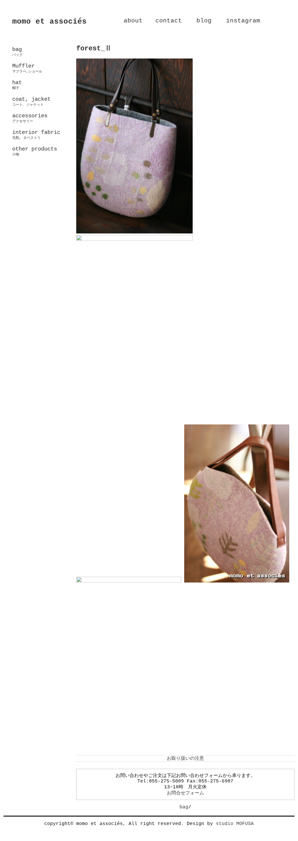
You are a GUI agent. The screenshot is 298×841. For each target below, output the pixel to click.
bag (184, 807)
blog (204, 20)
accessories (29, 118)
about (133, 20)
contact (168, 20)
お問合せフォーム (185, 793)
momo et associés (49, 21)
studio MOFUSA (235, 823)
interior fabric (36, 134)
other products (34, 151)
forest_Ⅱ (94, 48)
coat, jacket (31, 101)
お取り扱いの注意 (185, 758)
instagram (243, 20)
